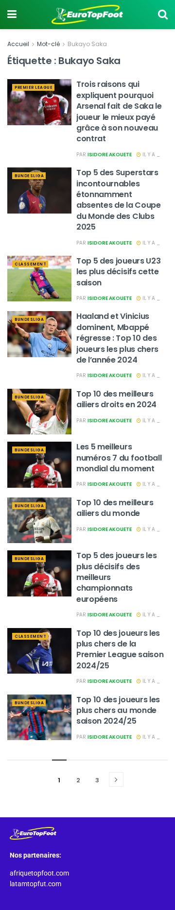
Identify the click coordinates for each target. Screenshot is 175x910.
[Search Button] (163, 14)
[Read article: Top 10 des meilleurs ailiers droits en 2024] (39, 411)
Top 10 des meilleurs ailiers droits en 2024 (116, 399)
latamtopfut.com (35, 884)
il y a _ (150, 154)
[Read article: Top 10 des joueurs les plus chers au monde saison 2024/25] (39, 717)
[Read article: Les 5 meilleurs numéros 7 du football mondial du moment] (39, 464)
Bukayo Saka (87, 44)
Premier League (33, 87)
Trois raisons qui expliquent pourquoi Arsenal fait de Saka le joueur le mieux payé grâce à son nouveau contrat (119, 111)
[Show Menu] (12, 14)
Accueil (18, 44)
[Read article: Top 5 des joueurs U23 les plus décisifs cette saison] (39, 278)
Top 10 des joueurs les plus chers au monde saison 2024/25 (118, 710)
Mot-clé (48, 44)
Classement (30, 264)
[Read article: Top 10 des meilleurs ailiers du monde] (39, 520)
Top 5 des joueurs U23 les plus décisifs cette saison (118, 271)
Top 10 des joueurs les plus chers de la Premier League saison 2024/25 (119, 649)
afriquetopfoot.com (39, 873)
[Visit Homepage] (87, 14)
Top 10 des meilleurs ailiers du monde (115, 508)
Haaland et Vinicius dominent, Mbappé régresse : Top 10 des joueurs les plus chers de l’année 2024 (117, 338)
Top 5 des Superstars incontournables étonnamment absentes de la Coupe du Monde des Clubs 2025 (118, 199)
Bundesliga (29, 176)
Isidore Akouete (110, 154)
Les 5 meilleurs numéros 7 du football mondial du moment (118, 457)
